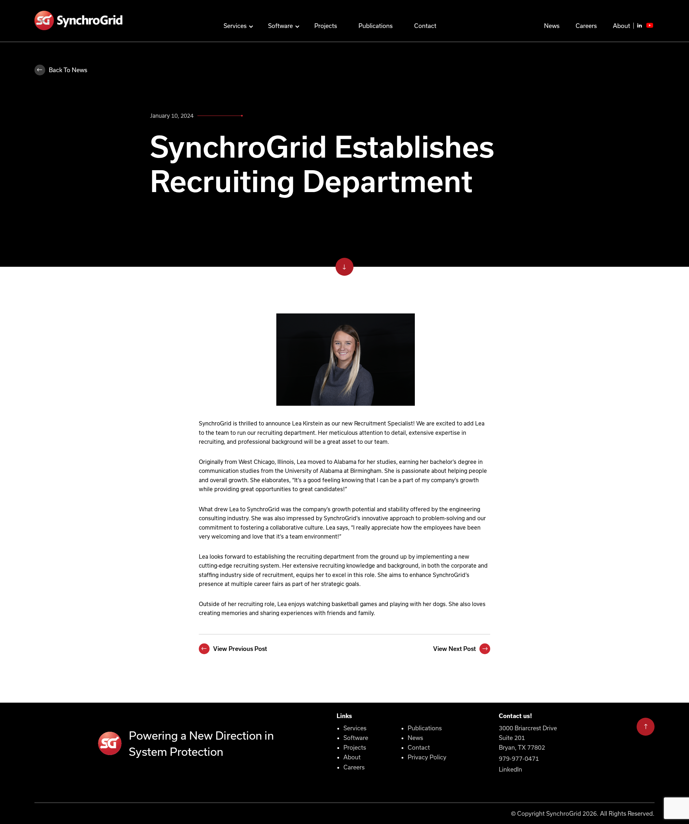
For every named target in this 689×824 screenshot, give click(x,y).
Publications (375, 25)
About (621, 25)
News (551, 25)
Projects (325, 25)
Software (280, 25)
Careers (586, 25)
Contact (425, 25)
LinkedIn (510, 769)
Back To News (68, 69)
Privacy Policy (427, 757)
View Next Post (454, 649)
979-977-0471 (519, 758)
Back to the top (646, 730)
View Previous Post (240, 649)
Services (235, 25)
